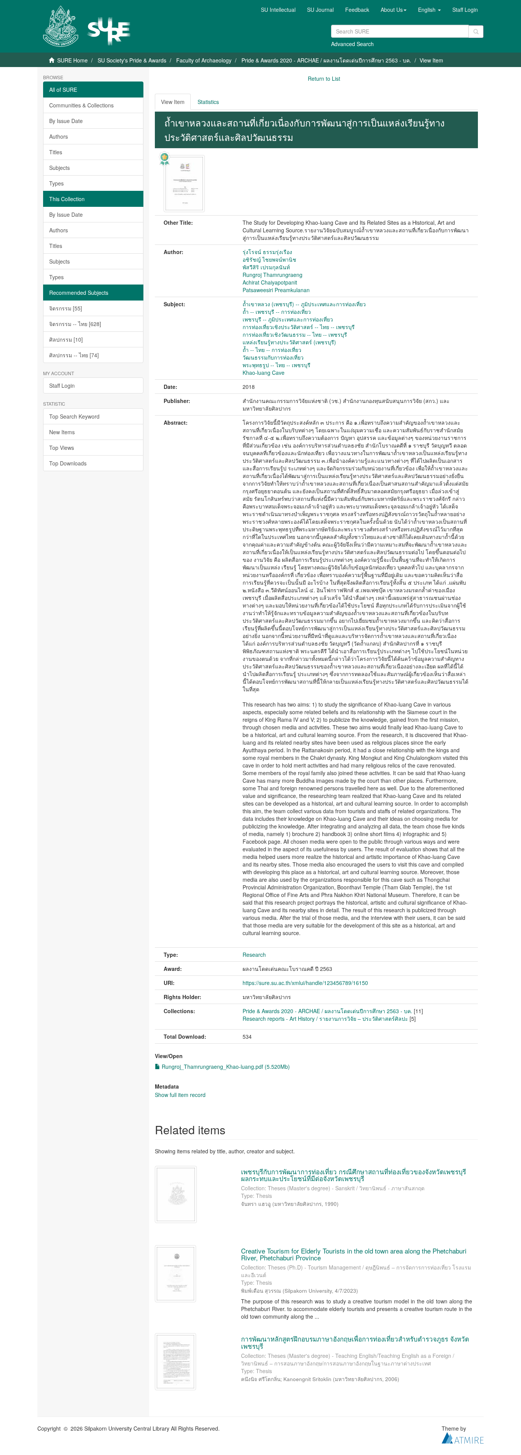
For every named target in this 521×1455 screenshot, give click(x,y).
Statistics (208, 102)
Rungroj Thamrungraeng (272, 274)
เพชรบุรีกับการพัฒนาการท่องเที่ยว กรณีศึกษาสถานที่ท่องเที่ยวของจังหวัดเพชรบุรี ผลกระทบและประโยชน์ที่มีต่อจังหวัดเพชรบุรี (353, 1175)
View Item (173, 102)
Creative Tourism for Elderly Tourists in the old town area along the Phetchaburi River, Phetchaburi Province (353, 1254)
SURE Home (72, 60)
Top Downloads (68, 463)
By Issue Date (66, 121)
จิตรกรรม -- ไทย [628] (75, 324)
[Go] (476, 31)
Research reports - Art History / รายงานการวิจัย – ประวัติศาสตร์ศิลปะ (325, 1018)
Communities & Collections (81, 105)
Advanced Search (352, 44)
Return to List (324, 78)
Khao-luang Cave (264, 372)
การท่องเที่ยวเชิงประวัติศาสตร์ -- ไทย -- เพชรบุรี (299, 327)
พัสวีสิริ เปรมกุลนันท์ (266, 267)
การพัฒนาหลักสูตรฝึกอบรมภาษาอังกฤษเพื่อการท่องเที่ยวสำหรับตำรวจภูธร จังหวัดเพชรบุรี (355, 1342)
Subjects (59, 167)
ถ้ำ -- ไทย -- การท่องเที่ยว (272, 349)
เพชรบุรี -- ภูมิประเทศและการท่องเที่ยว (288, 319)
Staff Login (62, 385)
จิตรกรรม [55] (65, 308)
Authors (58, 136)
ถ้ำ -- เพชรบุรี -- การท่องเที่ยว (277, 311)
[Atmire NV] (463, 1437)
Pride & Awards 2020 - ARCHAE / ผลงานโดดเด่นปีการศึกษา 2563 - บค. (326, 60)
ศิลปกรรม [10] (66, 339)
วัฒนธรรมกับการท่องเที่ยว (273, 357)
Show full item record (180, 1094)
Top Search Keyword (74, 416)
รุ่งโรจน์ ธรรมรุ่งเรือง (267, 252)
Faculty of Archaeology (204, 60)
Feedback (357, 9)
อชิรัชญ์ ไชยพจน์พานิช (269, 259)
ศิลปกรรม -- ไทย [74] (74, 355)
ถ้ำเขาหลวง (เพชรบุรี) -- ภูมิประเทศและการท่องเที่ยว (304, 304)
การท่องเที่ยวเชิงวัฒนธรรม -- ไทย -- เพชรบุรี (295, 334)
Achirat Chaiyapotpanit (270, 282)
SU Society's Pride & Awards (132, 60)
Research (254, 954)
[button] (393, 9)
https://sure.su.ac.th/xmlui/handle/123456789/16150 (305, 983)
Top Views (61, 447)
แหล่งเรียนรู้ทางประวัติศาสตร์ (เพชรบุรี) (289, 342)
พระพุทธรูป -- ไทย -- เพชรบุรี (276, 365)
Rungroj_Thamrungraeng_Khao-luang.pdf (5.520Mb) (225, 1066)
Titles (55, 152)
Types (56, 183)
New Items (62, 432)
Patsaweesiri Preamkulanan (276, 290)
